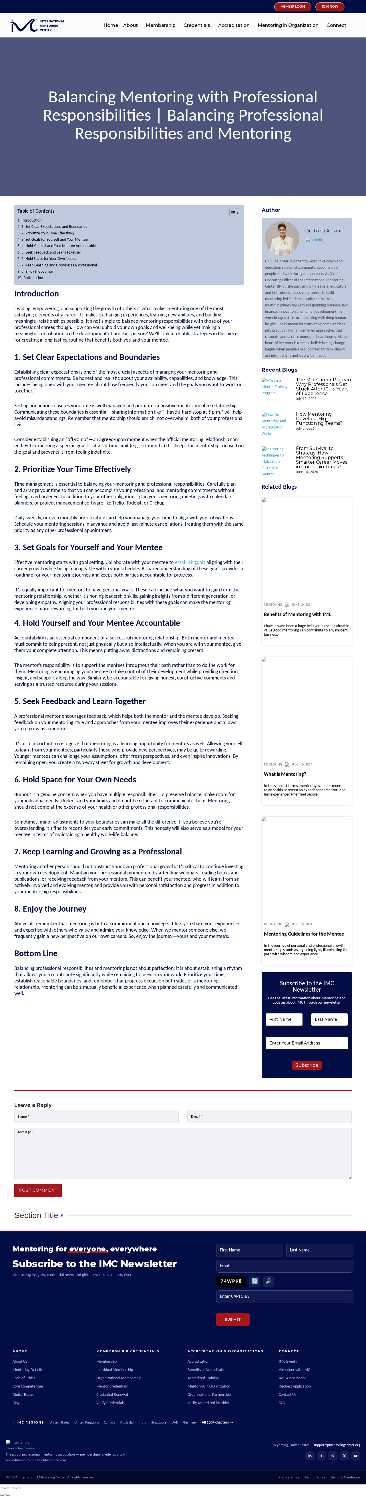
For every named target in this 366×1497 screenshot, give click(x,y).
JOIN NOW (330, 7)
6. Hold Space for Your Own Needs (48, 259)
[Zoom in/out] (2, 1488)
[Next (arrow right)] (7, 1495)
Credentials (197, 25)
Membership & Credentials (128, 1351)
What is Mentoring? (285, 774)
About (130, 25)
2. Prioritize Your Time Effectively (47, 233)
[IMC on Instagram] (332, 1455)
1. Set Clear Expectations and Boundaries (54, 227)
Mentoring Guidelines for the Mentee (304, 934)
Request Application (295, 1386)
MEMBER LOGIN (293, 7)
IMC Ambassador (292, 1378)
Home (111, 25)
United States (59, 1422)
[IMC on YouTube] (355, 1455)
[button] (132, 25)
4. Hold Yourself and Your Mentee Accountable (58, 246)
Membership (161, 25)
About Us (20, 1362)
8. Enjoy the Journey (37, 272)
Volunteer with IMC (294, 1370)
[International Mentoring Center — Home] (66, 1444)
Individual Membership (114, 1370)
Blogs (17, 1403)
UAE (175, 1422)
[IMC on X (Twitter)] (344, 1455)
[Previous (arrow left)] (2, 1495)
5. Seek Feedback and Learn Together (51, 252)
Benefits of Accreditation (207, 1370)
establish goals (190, 562)
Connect (336, 25)
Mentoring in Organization (288, 25)
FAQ (282, 1403)
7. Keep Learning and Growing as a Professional (59, 265)
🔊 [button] (268, 1281)
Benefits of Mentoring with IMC (298, 614)
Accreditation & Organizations (226, 1351)
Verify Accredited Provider (208, 1403)
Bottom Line (33, 278)
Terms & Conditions (345, 1477)
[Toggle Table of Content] (231, 213)
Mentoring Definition (29, 1370)
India (142, 1422)
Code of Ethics (24, 1378)
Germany (190, 1422)
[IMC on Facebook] (321, 1455)
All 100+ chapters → (217, 1422)
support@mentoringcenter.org (337, 1445)
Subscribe (306, 1065)
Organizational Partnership (209, 1395)
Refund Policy (315, 1477)
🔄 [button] (255, 1281)
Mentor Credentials (112, 1386)
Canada (109, 1422)
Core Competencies (28, 1386)
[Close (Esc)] (18, 1488)
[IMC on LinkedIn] (310, 1455)
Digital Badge (23, 1395)
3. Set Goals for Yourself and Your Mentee (54, 240)
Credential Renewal (112, 1395)
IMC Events (288, 1362)
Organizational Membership (118, 1378)
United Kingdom (86, 1422)
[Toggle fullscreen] (7, 1488)
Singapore (158, 1422)
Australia (127, 1422)
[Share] (13, 1488)
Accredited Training (203, 1378)
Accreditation (234, 25)
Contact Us (287, 1395)
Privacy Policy (289, 1477)
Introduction (31, 220)
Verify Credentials (110, 1403)
